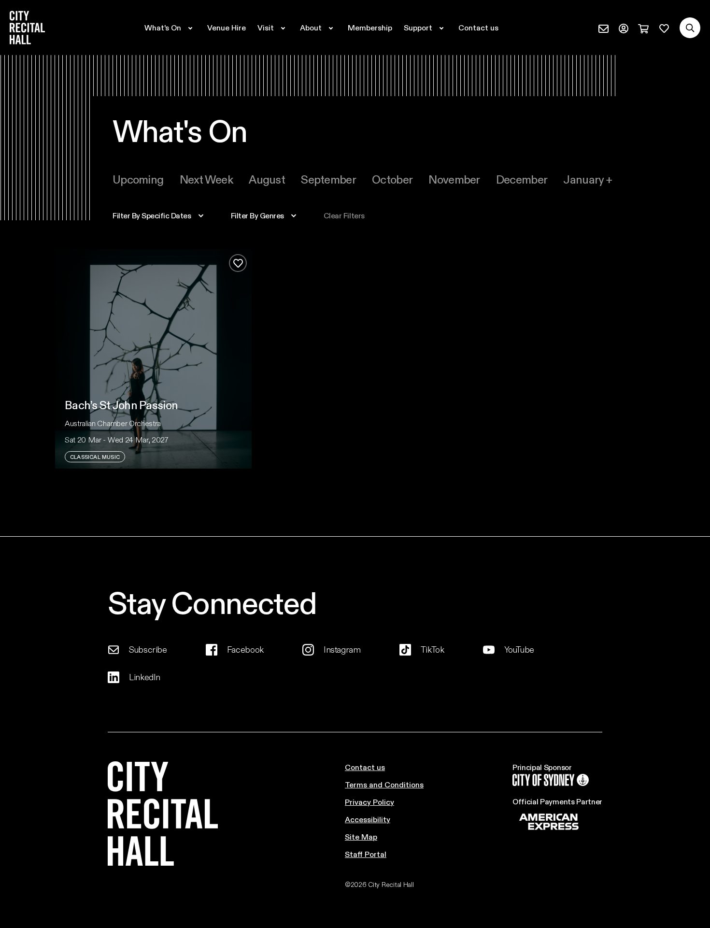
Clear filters (344, 215)
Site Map (361, 836)
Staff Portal (365, 853)
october (392, 179)
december (521, 179)
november (454, 179)
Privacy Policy (369, 801)
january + (587, 179)
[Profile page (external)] (623, 27)
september (328, 179)
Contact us (365, 766)
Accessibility (367, 819)
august (267, 179)
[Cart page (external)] (643, 27)
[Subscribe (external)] (603, 27)
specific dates (152, 215)
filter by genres (257, 215)
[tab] (138, 179)
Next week (206, 179)
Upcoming (138, 179)
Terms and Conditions (384, 784)
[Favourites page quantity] (664, 27)
